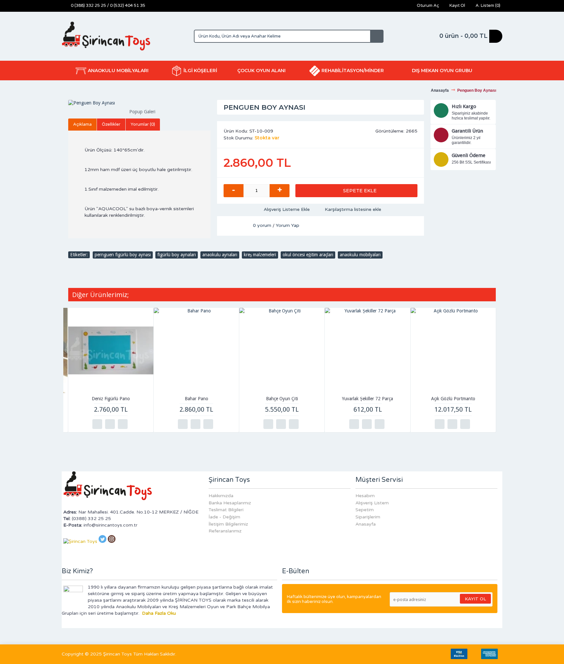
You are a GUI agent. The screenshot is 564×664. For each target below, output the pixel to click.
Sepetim (364, 510)
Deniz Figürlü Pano (111, 398)
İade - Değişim (224, 517)
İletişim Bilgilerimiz (228, 524)
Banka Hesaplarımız (230, 503)
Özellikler (111, 124)
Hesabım (365, 495)
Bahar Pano (196, 398)
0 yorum (262, 225)
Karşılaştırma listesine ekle (353, 209)
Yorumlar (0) (143, 124)
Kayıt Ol (475, 598)
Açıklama (82, 124)
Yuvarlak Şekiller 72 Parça (367, 398)
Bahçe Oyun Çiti (282, 398)
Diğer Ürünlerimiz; (100, 294)
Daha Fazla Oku (159, 613)
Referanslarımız (225, 531)
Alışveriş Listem (372, 503)
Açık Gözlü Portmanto (453, 398)
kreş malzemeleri (260, 254)
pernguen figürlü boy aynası (123, 254)
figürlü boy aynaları (176, 254)
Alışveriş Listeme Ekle (287, 209)
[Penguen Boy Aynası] (139, 103)
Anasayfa (365, 524)
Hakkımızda (221, 495)
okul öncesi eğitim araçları (308, 254)
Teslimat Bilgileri (226, 510)
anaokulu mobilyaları (360, 254)
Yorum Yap (287, 225)
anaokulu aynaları (219, 254)
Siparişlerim (367, 517)
